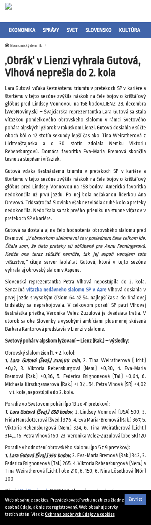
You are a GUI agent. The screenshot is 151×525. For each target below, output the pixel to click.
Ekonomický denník (26, 46)
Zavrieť (135, 499)
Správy (51, 30)
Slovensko (99, 30)
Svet (72, 30)
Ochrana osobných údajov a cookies (80, 514)
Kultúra (129, 30)
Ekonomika (22, 30)
